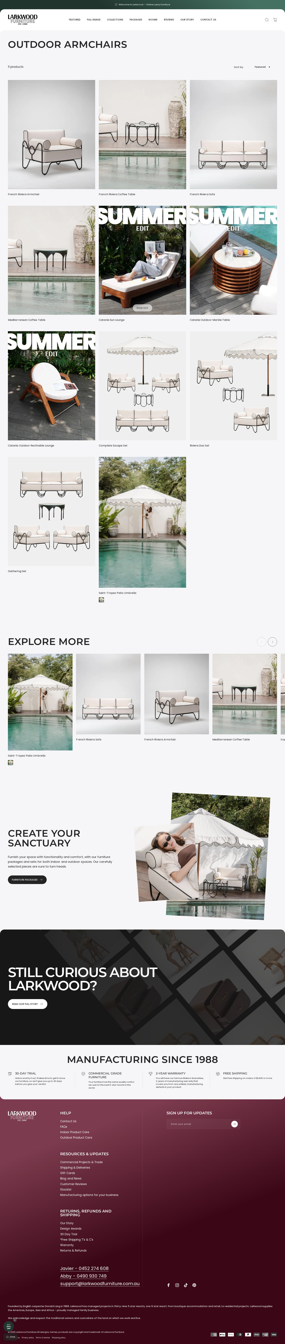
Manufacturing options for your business (89, 1195)
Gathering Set (17, 571)
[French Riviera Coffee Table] (142, 134)
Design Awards (70, 1228)
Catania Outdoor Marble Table (210, 320)
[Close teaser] (14, 1320)
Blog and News (70, 1178)
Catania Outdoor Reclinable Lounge (31, 445)
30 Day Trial (68, 1234)
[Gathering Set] (51, 511)
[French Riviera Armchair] (51, 134)
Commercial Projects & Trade (81, 1162)
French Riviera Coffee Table (117, 194)
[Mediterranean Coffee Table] (51, 260)
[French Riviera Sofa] (233, 134)
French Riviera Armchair (24, 194)
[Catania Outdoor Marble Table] (233, 260)
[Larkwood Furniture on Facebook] (169, 1285)
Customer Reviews (73, 1184)
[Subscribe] (234, 1124)
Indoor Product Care (74, 1132)
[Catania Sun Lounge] (142, 260)
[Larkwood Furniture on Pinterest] (194, 1285)
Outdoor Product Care (76, 1137)
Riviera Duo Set (199, 445)
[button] (8, 1326)
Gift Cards (67, 1173)
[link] (84, 1268)
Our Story (67, 1223)
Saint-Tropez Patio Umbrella (117, 593)
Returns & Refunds (73, 1250)
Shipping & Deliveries (75, 1167)
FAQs (63, 1127)
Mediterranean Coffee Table (26, 320)
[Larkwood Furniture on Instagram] (177, 1285)
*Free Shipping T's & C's (76, 1239)
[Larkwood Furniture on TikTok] (186, 1285)
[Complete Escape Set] (142, 385)
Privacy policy (28, 1337)
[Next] (272, 641)
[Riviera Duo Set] (233, 385)
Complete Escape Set (113, 445)
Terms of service (43, 1337)
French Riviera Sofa (202, 194)
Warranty (67, 1245)
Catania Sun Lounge (111, 320)
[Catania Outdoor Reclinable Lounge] (51, 385)
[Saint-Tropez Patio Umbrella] (142, 522)
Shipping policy (58, 1337)
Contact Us (68, 1121)
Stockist (65, 1189)
